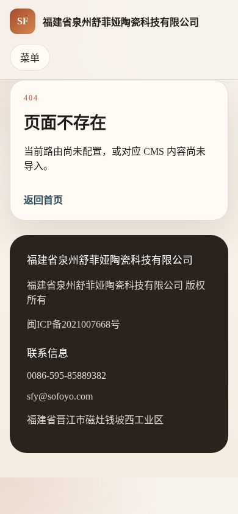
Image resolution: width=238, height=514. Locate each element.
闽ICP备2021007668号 (73, 324)
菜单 (30, 58)
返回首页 (43, 200)
